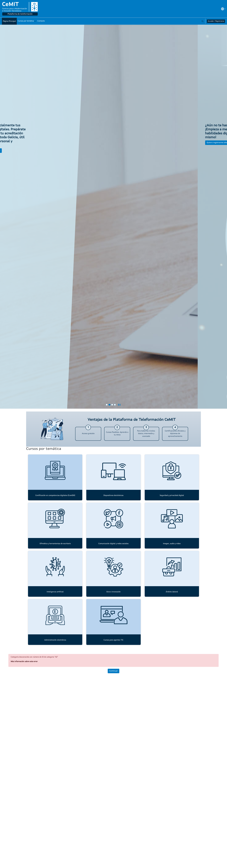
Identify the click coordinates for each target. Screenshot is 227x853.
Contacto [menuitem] (41, 21)
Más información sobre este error (24, 661)
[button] (223, 8)
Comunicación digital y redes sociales (113, 544)
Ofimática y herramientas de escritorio (55, 544)
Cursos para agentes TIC (113, 640)
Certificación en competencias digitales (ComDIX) (55, 495)
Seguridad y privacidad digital (172, 495)
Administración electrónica (55, 640)
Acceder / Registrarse (216, 21)
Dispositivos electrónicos (113, 495)
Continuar (113, 671)
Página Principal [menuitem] (9, 21)
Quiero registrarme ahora (20, 143)
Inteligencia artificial (55, 592)
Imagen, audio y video (172, 544)
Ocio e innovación (113, 592)
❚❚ (119, 405)
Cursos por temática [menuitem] (26, 21)
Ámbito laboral (172, 592)
